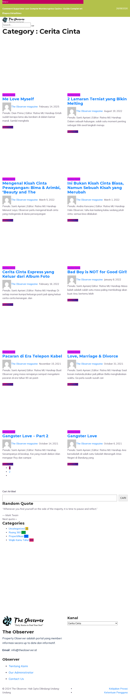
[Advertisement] (65, 574)
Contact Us (16, 679)
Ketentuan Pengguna (116, 692)
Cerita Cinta (8, 94)
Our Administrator (21, 672)
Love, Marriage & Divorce (92, 356)
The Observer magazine (24, 106)
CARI (123, 497)
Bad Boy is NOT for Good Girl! (97, 272)
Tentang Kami (18, 666)
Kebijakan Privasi (118, 688)
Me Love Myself (18, 99)
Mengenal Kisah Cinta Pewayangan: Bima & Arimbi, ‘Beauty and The (31, 187)
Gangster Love (82, 436)
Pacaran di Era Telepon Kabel (32, 356)
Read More (7, 127)
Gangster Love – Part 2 (25, 436)
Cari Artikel (9, 491)
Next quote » (9, 519)
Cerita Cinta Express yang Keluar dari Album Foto (28, 274)
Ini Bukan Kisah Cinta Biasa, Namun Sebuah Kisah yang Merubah (95, 187)
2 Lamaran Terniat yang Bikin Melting (97, 101)
